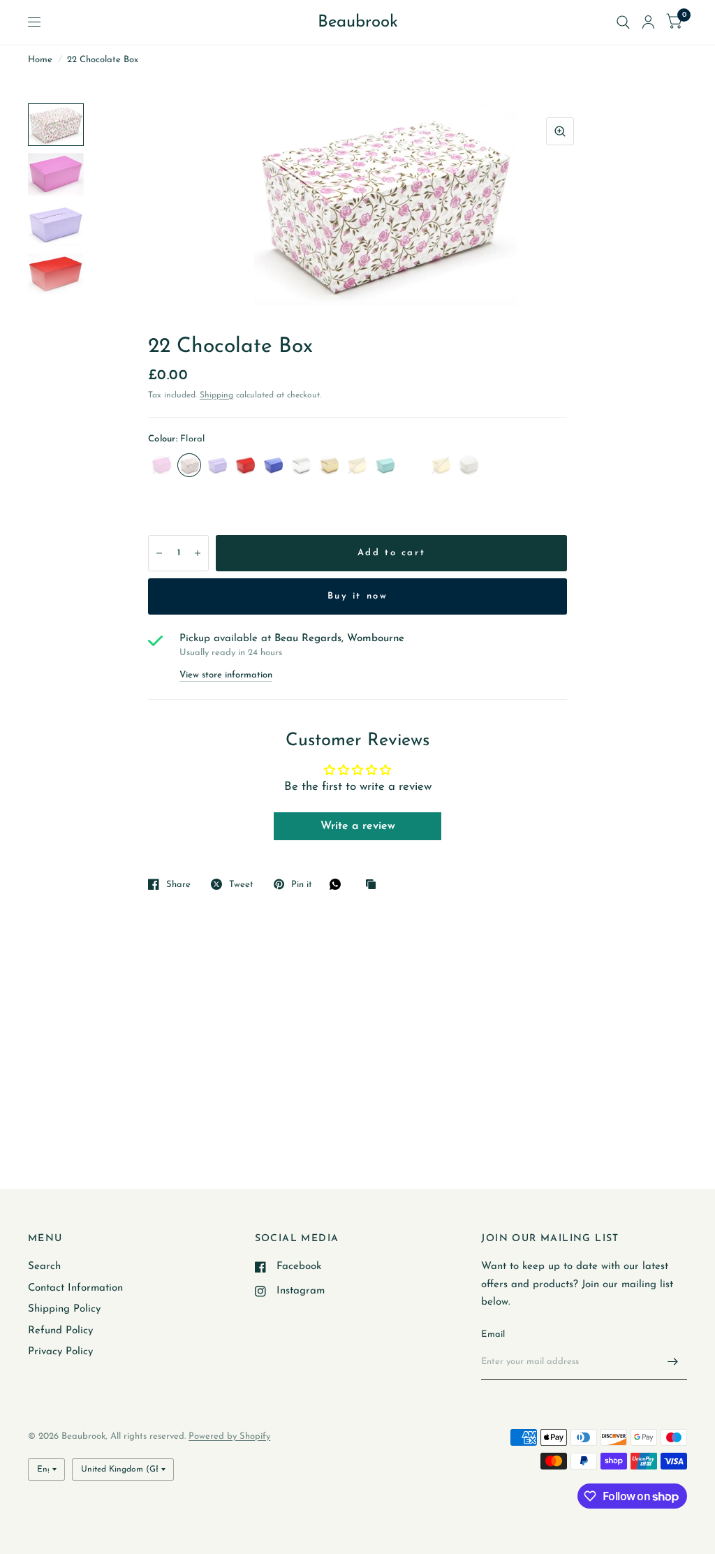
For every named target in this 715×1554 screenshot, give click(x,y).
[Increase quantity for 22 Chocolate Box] (197, 553)
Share (178, 884)
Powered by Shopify (229, 1436)
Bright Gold (329, 465)
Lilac (217, 465)
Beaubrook (358, 22)
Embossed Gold (440, 465)
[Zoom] (560, 131)
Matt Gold (357, 465)
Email (493, 1334)
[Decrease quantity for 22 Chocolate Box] (159, 553)
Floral (189, 465)
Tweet (241, 884)
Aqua (384, 465)
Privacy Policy (60, 1352)
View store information (225, 675)
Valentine (412, 465)
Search (44, 1266)
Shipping (216, 395)
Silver (301, 465)
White (468, 465)
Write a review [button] (357, 826)
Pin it (301, 884)
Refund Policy (60, 1331)
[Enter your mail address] (673, 1362)
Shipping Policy (64, 1309)
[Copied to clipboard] (374, 885)
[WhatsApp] (339, 884)
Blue (273, 465)
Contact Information (75, 1288)
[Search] (623, 22)
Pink (161, 465)
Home (40, 59)
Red (245, 465)
